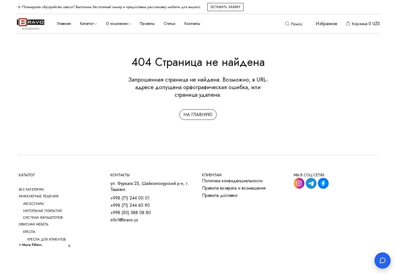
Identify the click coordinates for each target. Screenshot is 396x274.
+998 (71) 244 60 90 (130, 205)
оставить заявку (226, 7)
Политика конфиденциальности (232, 181)
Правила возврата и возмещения (234, 188)
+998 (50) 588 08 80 (130, 213)
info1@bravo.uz (124, 220)
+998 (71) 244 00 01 (130, 198)
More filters (32, 244)
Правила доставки (219, 195)
